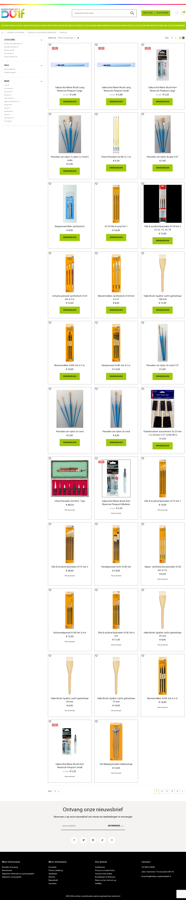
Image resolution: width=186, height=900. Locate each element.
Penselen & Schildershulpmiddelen (42, 32)
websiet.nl (116, 896)
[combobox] (104, 13)
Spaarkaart (53, 874)
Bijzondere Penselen (11, 47)
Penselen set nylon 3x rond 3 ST (163, 365)
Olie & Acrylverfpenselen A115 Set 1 (162, 501)
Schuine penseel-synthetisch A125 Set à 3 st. (69, 298)
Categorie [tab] (9, 40)
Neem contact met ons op (105, 880)
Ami (7, 85)
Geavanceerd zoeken (103, 874)
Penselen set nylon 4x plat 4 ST (162, 157)
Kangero (8, 105)
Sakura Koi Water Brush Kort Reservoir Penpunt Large (162, 89)
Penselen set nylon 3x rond (116, 431)
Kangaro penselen (11, 57)
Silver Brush (9, 53)
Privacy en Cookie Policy (105, 871)
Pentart (7, 108)
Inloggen (148, 13)
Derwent (8, 95)
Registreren (162, 13)
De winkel (52, 867)
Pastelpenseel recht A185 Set (116, 567)
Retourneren (7, 871)
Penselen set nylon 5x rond (69, 431)
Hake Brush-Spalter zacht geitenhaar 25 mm (163, 634)
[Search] (133, 13)
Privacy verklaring (56, 871)
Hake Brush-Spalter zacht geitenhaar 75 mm (116, 700)
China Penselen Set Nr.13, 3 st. (116, 157)
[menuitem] (8, 26)
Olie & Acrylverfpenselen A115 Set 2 (69, 567)
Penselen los (9, 50)
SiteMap (98, 884)
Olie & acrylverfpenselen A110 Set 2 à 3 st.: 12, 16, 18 (162, 228)
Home (2, 32)
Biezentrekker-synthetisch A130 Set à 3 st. (116, 298)
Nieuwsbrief (53, 880)
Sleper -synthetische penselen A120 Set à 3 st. (162, 568)
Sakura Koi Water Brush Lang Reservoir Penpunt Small (116, 89)
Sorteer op (52, 38)
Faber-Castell (9, 98)
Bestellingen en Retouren (105, 877)
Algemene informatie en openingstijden (18, 874)
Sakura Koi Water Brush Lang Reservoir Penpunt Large (69, 89)
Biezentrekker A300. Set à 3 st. (69, 365)
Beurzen (52, 877)
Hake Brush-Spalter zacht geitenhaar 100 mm (163, 298)
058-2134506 (149, 867)
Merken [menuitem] (181, 26)
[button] (50, 44)
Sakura (7, 114)
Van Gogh (8, 121)
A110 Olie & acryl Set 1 (116, 226)
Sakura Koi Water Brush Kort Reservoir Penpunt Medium (116, 503)
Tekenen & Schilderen (15, 32)
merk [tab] (6, 81)
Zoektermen (100, 867)
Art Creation (9, 88)
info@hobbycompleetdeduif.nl (158, 877)
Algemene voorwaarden (11, 877)
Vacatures (53, 884)
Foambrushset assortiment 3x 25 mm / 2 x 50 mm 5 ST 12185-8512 (163, 433)
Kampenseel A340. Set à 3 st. (116, 365)
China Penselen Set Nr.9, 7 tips (69, 501)
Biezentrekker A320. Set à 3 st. (162, 698)
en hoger (10, 72)
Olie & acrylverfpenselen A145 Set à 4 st (116, 634)
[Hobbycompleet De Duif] (13, 13)
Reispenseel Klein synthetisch (70, 226)
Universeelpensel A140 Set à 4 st (69, 632)
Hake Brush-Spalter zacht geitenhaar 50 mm (70, 700)
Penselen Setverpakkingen (13, 44)
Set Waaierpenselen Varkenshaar (116, 764)
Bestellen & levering (10, 867)
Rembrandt (8, 111)
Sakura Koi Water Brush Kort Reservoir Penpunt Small (70, 766)
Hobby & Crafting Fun (12, 101)
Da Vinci (8, 92)
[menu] (93, 26)
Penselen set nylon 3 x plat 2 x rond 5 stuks (70, 159)
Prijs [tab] (6, 66)
